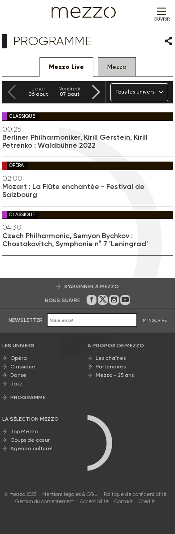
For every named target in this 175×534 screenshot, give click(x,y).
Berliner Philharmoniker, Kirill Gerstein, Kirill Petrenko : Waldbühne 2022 (75, 141)
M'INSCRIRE (155, 320)
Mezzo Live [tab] (66, 67)
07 (69, 91)
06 (38, 91)
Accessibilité (94, 501)
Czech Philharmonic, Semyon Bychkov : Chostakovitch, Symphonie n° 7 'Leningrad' (75, 240)
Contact (123, 501)
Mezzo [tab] (117, 66)
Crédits (147, 501)
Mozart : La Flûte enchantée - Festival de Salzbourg (73, 191)
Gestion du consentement (44, 501)
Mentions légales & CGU (70, 494)
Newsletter (26, 320)
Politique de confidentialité (135, 494)
